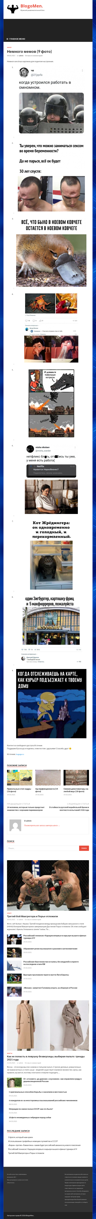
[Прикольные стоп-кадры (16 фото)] (19, 786)
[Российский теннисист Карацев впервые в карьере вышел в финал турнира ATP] (14, 944)
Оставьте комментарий (33, 56)
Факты (9, 1053)
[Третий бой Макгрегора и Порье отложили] (48, 911)
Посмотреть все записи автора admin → (42, 825)
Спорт (9, 913)
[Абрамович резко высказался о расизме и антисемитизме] (14, 957)
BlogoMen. (31, 6)
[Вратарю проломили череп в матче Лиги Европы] (14, 983)
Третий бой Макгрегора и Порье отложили (32, 916)
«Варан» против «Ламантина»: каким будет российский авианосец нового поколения (44, 1145)
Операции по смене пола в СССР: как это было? (31, 1109)
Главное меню (17, 39)
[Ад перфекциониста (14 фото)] (48, 786)
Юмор (9, 47)
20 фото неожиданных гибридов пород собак (30, 1117)
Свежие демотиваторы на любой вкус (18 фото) (76, 790)
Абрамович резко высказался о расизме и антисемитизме (50, 949)
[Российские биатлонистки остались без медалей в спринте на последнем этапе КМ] (14, 970)
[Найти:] (48, 848)
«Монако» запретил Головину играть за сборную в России (50, 988)
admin (21, 56)
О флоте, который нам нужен (20, 1137)
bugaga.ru (20, 754)
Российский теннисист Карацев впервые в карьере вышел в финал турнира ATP (42, 1149)
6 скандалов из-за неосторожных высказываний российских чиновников (43, 1100)
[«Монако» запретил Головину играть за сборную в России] (14, 996)
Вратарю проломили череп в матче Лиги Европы (46, 975)
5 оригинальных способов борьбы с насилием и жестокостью (38, 1092)
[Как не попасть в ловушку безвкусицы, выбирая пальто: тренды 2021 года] (48, 1051)
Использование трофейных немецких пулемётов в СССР (33, 1141)
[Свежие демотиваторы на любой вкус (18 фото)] (76, 786)
